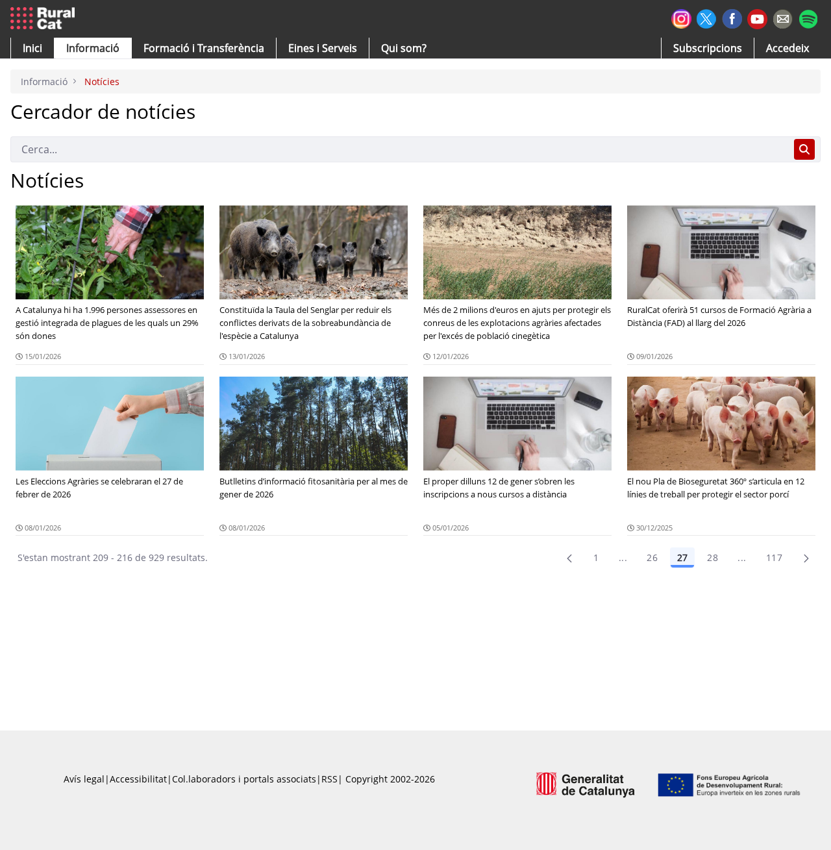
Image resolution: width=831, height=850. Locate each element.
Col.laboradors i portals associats (244, 779)
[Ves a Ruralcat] (45, 19)
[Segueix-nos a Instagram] (681, 17)
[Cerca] (804, 149)
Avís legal (84, 779)
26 (652, 557)
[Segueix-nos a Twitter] (707, 17)
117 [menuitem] (774, 557)
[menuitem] (204, 48)
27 (682, 557)
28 (712, 557)
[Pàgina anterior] (569, 557)
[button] (32, 48)
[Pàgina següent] (806, 557)
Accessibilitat (138, 779)
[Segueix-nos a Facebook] (732, 17)
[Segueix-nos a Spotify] (808, 17)
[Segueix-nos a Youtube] (757, 18)
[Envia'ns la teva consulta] (783, 17)
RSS (329, 779)
